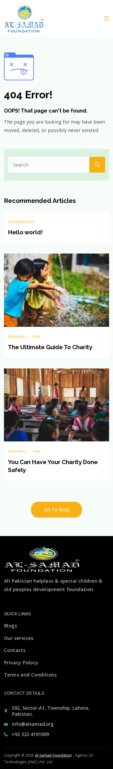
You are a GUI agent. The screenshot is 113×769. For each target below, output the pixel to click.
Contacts (14, 650)
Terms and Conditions (30, 674)
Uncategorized (21, 221)
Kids (36, 336)
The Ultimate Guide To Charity (50, 347)
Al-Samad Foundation (53, 755)
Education (16, 336)
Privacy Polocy (21, 662)
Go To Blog (56, 509)
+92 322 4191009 (30, 734)
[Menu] (106, 18)
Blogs (10, 625)
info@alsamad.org (33, 724)
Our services (19, 638)
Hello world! (25, 232)
